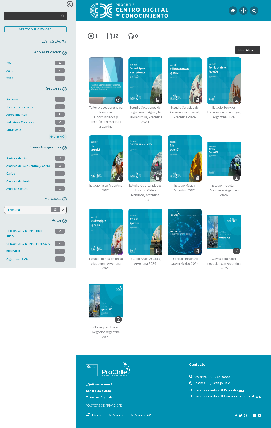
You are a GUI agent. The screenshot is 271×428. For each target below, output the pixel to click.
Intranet (97, 415)
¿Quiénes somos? (99, 384)
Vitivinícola (13, 130)
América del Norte (18, 181)
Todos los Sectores (19, 107)
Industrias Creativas (20, 122)
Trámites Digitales (100, 397)
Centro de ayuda (98, 390)
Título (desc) (246, 50)
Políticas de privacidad (104, 405)
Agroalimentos (16, 114)
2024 (9, 78)
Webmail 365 (144, 415)
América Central (17, 188)
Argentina (13, 209)
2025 (9, 70)
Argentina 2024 (17, 259)
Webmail (118, 415)
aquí (241, 390)
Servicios (12, 99)
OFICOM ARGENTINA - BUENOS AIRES (26, 233)
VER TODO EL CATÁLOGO (35, 29)
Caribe (10, 173)
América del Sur (17, 158)
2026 (10, 63)
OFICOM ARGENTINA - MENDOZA (28, 243)
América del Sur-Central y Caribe (28, 166)
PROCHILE (13, 251)
